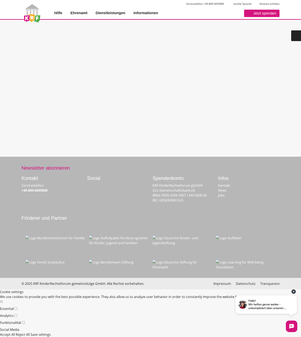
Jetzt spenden (264, 13)
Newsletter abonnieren (46, 168)
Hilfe (58, 13)
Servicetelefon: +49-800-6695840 (205, 4)
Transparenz (270, 283)
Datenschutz (245, 283)
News (222, 190)
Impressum (222, 283)
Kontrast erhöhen (270, 4)
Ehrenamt (78, 13)
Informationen (146, 13)
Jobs (221, 195)
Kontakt (224, 185)
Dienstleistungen (110, 13)
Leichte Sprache (242, 4)
